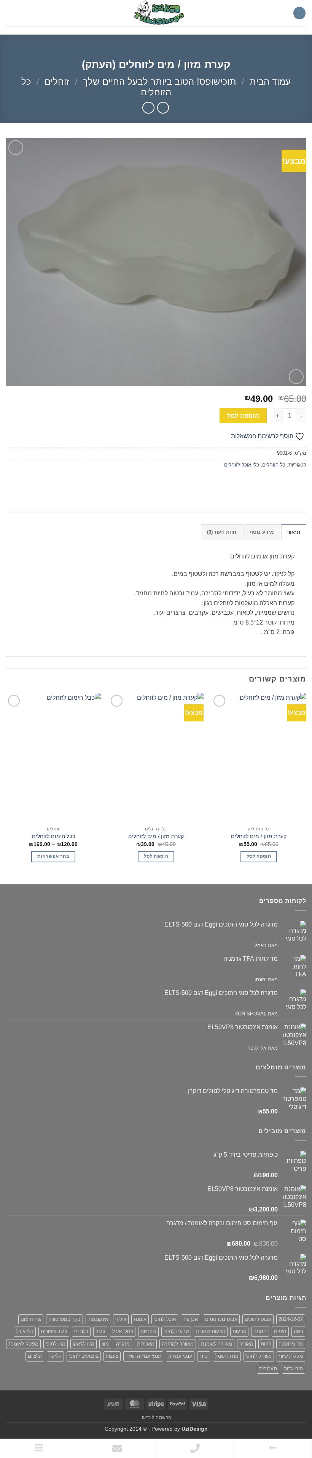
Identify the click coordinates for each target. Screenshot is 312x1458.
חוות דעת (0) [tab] (221, 532)
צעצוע (112, 1356)
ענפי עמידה (180, 1356)
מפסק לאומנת (23, 1344)
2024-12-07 (291, 1319)
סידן (203, 1356)
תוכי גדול (293, 1368)
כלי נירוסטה (291, 1344)
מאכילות (145, 1344)
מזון (105, 1344)
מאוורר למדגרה (178, 1344)
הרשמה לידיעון (156, 1417)
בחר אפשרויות (53, 856)
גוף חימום (31, 1319)
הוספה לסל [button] (259, 856)
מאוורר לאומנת (216, 1344)
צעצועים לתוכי (84, 1356)
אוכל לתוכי (165, 1319)
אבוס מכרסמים (221, 1319)
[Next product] (163, 108)
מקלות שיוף (291, 1356)
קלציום (35, 1356)
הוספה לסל (243, 416)
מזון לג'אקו (83, 1344)
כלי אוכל (24, 1331)
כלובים (81, 1331)
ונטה (298, 1331)
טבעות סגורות (210, 1331)
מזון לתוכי (55, 1344)
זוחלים (57, 81)
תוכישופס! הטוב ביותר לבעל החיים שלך (159, 81)
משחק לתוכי (259, 1356)
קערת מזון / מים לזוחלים (259, 836)
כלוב (100, 1331)
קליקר (55, 1356)
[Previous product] (148, 108)
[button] (299, 13)
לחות (266, 1344)
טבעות (239, 1331)
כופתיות (148, 1331)
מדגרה (123, 1344)
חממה (260, 1331)
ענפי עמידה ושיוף (143, 1356)
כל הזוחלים (273, 465)
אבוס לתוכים (258, 1319)
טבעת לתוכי (176, 1331)
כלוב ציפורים (54, 1331)
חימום (280, 1331)
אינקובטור (98, 1319)
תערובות (268, 1368)
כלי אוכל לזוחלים (241, 465)
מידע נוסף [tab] (262, 532)
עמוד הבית (270, 81)
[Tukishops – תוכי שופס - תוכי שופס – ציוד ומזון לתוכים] (156, 13)
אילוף (120, 1319)
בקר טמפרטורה (64, 1319)
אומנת (140, 1319)
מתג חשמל (227, 1356)
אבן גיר (190, 1319)
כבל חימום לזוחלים (53, 836)
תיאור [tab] (293, 532)
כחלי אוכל (122, 1331)
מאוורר (246, 1344)
